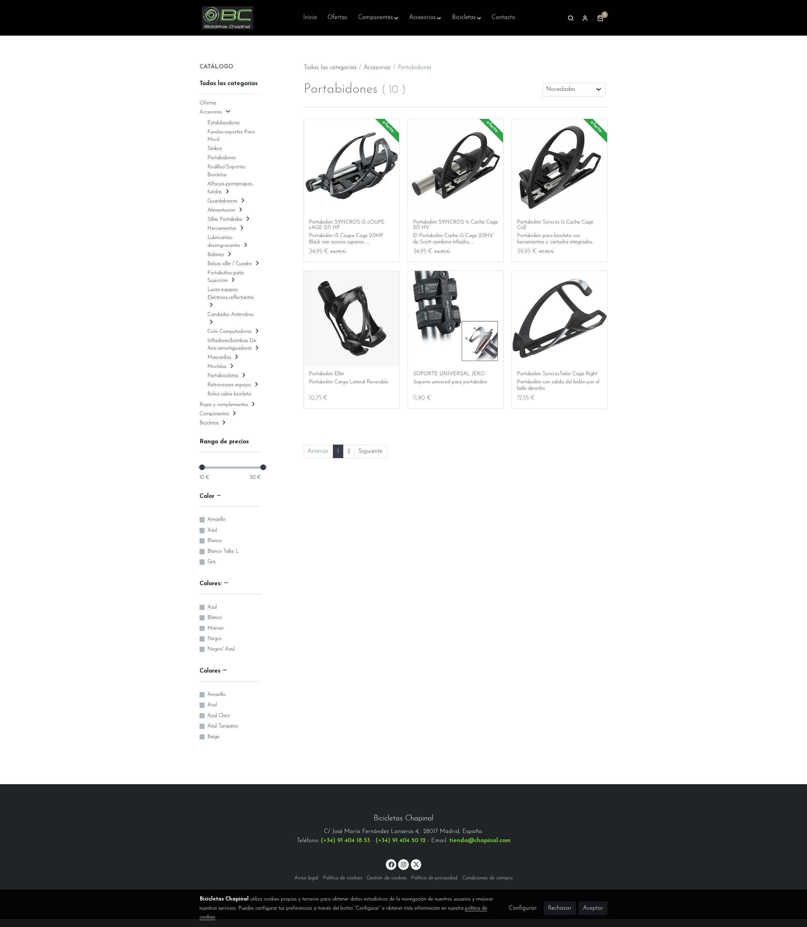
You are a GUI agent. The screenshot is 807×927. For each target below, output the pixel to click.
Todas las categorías (330, 68)
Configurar (523, 908)
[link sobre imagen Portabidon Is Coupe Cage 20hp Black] (351, 166)
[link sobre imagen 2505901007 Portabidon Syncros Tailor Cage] (559, 318)
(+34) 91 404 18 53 (345, 841)
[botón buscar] (570, 18)
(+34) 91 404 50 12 (401, 841)
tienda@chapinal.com (480, 841)
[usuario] (585, 18)
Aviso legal (306, 878)
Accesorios (377, 68)
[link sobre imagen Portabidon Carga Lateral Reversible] (351, 318)
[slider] (202, 467)
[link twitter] (416, 864)
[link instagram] (403, 864)
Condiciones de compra (487, 878)
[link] (227, 17)
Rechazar (560, 908)
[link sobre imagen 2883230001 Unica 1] (559, 166)
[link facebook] (391, 864)
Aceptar (593, 908)
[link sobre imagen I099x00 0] (455, 318)
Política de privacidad (434, 878)
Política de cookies (342, 878)
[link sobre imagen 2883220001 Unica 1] (455, 166)
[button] (378, 18)
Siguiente (370, 451)
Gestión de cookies (387, 878)
